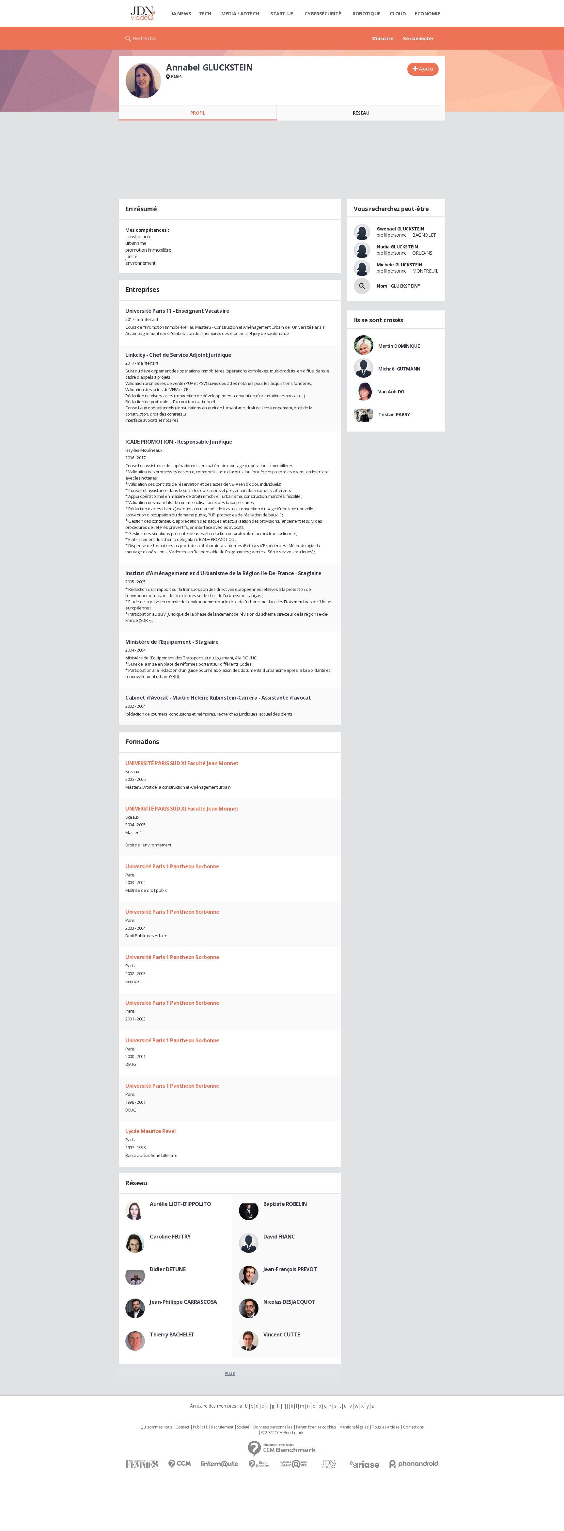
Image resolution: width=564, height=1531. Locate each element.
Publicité (200, 1427)
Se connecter (418, 38)
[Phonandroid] (414, 1464)
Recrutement (222, 1427)
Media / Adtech (240, 13)
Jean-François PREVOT (290, 1269)
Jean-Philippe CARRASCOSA (183, 1301)
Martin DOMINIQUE (399, 346)
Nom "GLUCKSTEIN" (398, 286)
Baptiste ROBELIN (285, 1203)
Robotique (366, 13)
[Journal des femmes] (141, 1464)
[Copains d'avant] (294, 1464)
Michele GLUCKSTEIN (399, 264)
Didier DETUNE (168, 1269)
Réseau (361, 113)
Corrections (413, 1427)
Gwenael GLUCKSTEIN (400, 229)
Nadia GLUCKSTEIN (397, 247)
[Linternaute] (220, 1464)
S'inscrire (382, 38)
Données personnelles (272, 1427)
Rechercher (145, 38)
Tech (205, 13)
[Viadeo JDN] (328, 1464)
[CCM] (179, 1464)
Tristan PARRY (394, 414)
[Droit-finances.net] (259, 1464)
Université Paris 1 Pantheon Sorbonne (172, 866)
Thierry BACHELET (172, 1334)
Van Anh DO (391, 391)
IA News (181, 13)
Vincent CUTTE (281, 1334)
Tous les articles (386, 1427)
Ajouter (426, 69)
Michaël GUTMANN (399, 369)
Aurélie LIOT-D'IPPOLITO (180, 1203)
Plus (230, 1373)
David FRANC (279, 1236)
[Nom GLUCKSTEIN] (362, 286)
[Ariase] (364, 1464)
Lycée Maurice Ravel (150, 1131)
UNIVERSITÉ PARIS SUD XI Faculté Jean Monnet (182, 763)
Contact (182, 1427)
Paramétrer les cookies (316, 1427)
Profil (197, 113)
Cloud (398, 13)
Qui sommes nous (156, 1427)
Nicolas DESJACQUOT (289, 1301)
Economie (427, 13)
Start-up (281, 13)
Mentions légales (353, 1427)
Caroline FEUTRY (170, 1236)
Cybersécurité (323, 13)
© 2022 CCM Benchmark (282, 1432)
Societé (243, 1427)
